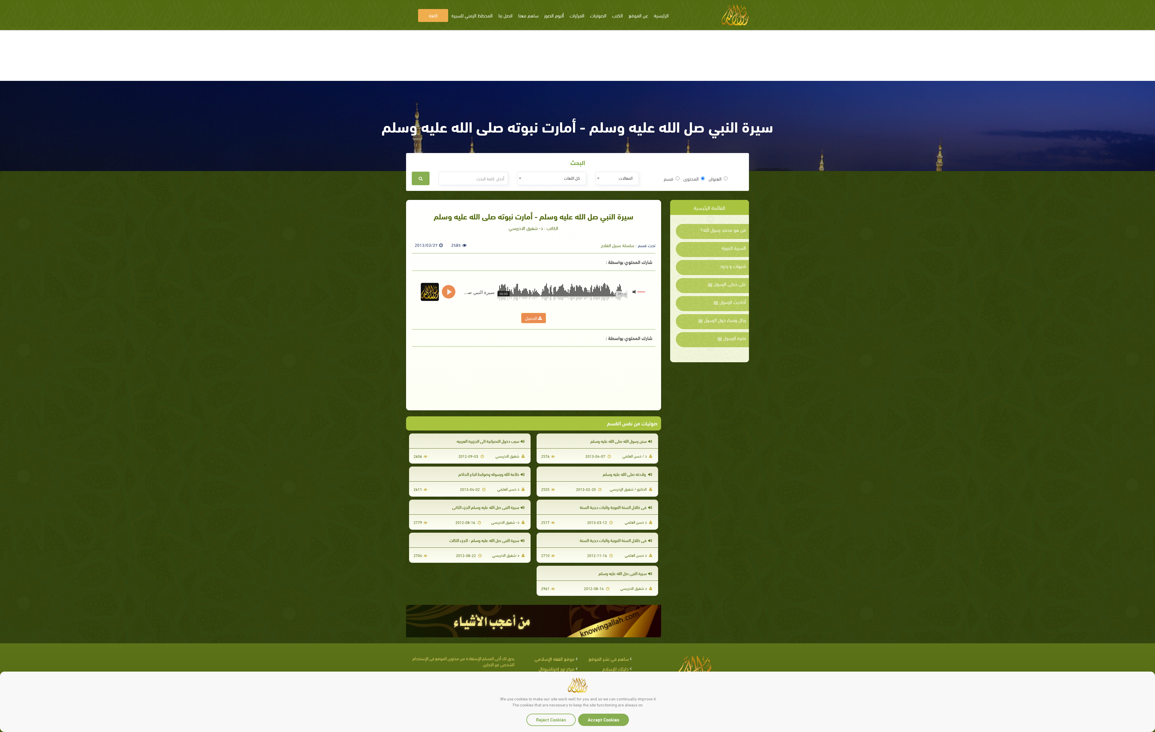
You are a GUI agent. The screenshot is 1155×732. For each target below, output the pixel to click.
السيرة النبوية (734, 247)
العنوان (715, 178)
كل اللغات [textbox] (572, 178)
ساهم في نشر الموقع (609, 658)
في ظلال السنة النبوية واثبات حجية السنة (613, 507)
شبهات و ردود (733, 265)
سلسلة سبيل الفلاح (617, 245)
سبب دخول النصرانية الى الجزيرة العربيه (488, 441)
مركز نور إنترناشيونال (556, 668)
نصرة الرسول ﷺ (731, 338)
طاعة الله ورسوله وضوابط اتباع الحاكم (488, 474)
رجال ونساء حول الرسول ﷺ (722, 320)
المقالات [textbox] (626, 178)
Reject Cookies (551, 719)
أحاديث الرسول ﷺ (729, 302)
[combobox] (617, 178)
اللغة (433, 15)
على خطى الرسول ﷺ (726, 283)
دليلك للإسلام (615, 668)
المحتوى (691, 178)
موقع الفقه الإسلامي (554, 658)
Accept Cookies (603, 719)
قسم (668, 178)
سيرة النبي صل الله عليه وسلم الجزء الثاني (485, 507)
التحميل (531, 318)
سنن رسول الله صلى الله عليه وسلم (618, 441)
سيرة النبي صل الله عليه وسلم (623, 573)
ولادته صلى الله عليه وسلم (625, 474)
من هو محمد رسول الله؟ (723, 229)
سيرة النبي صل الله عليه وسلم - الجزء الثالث (484, 540)
